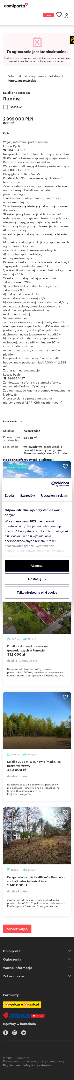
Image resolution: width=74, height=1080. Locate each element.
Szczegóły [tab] (27, 495)
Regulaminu (11, 1065)
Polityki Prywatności (36, 1065)
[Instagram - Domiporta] (14, 1032)
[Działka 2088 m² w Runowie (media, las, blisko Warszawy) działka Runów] (37, 720)
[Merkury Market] (22, 1004)
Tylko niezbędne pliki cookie (37, 592)
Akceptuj (37, 565)
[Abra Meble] (24, 1015)
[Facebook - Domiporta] (5, 1032)
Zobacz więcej (17, 928)
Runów (62, 453)
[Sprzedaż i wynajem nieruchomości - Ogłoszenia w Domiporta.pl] (16, 5)
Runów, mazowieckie (21, 80)
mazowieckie (53, 446)
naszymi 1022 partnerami (35, 521)
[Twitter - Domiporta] (23, 1032)
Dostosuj (34, 579)
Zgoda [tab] (9, 495)
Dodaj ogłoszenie (48, 15)
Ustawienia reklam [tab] (54, 495)
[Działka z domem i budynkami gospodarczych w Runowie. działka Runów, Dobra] (37, 605)
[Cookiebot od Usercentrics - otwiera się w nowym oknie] (52, 484)
